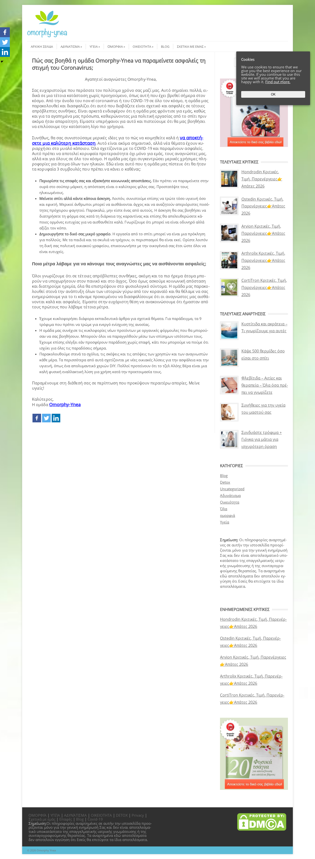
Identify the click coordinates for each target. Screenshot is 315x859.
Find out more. (277, 81)
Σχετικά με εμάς (190, 46)
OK (273, 94)
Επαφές (65, 819)
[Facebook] (36, 418)
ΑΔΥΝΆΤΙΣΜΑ (75, 815)
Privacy (138, 815)
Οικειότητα (142, 46)
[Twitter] (46, 418)
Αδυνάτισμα (70, 46)
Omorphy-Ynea (65, 404)
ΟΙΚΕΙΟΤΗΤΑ (101, 815)
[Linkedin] (56, 418)
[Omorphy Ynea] (47, 36)
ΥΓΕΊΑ (55, 815)
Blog (165, 46)
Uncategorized (232, 488)
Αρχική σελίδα (42, 46)
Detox (225, 482)
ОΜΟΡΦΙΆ (38, 815)
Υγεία (94, 46)
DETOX (122, 815)
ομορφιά (227, 515)
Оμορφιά (115, 46)
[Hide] (2, 62)
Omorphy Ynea (46, 850)
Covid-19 (95, 819)
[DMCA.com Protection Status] (261, 829)
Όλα (223, 508)
